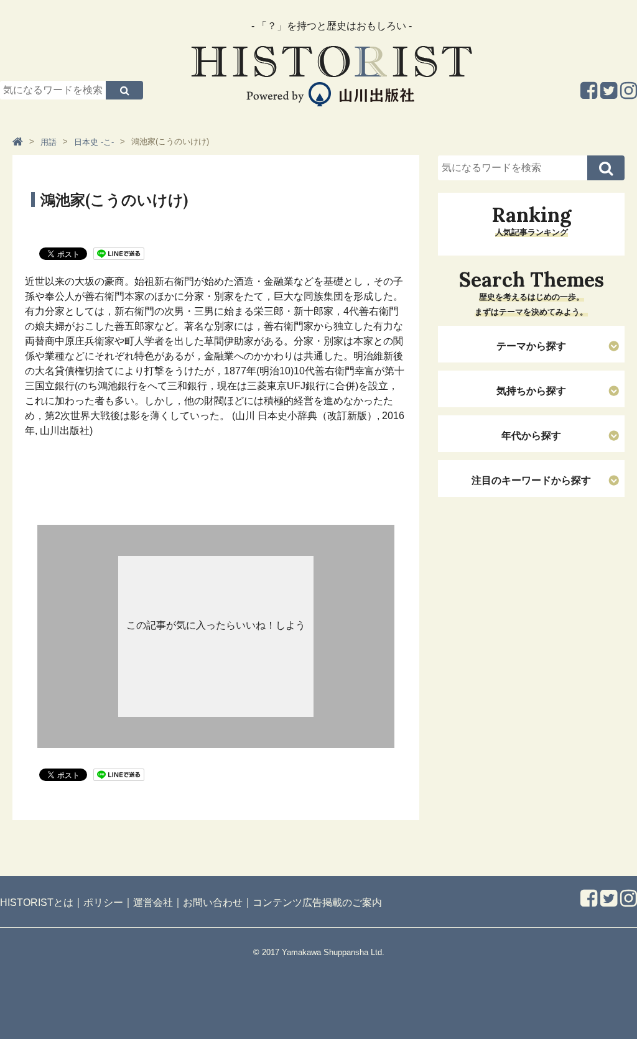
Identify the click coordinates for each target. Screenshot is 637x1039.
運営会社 (153, 902)
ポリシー (103, 902)
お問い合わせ (213, 902)
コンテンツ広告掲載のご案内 (317, 902)
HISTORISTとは (36, 902)
